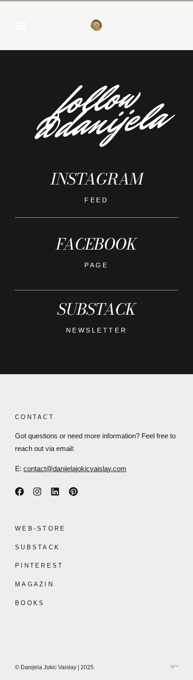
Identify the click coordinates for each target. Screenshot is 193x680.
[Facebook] (19, 491)
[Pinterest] (73, 491)
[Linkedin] (55, 491)
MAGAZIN (34, 584)
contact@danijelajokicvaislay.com (74, 469)
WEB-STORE (40, 528)
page (96, 265)
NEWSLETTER (96, 330)
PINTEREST (39, 565)
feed (96, 200)
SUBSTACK (37, 547)
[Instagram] (37, 491)
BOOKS (30, 602)
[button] (21, 26)
